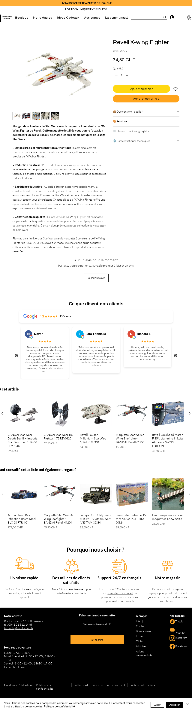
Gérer (157, 704)
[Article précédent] (2, 413)
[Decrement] (115, 75)
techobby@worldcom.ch (18, 628)
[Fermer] (187, 704)
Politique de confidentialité (59, 706)
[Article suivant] (190, 413)
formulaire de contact (120, 593)
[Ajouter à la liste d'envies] (175, 89)
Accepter (174, 704)
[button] (22, 17)
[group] (96, 425)
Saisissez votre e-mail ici (96, 624)
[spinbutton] (121, 75)
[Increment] (127, 75)
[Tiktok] (172, 621)
